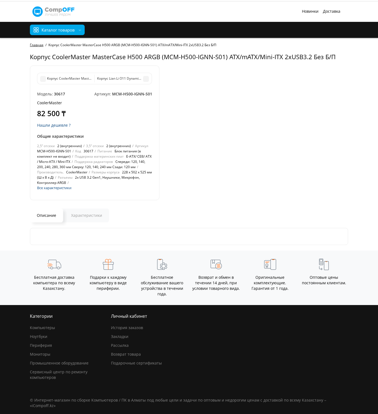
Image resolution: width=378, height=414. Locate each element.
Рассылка (120, 345)
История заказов (127, 327)
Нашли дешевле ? (54, 125)
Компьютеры (42, 327)
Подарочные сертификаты (136, 363)
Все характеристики (54, 187)
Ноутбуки (38, 336)
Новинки (310, 11)
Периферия (41, 345)
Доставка (331, 11)
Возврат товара (126, 354)
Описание (46, 215)
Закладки (119, 336)
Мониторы (40, 354)
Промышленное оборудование (59, 363)
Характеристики (86, 215)
